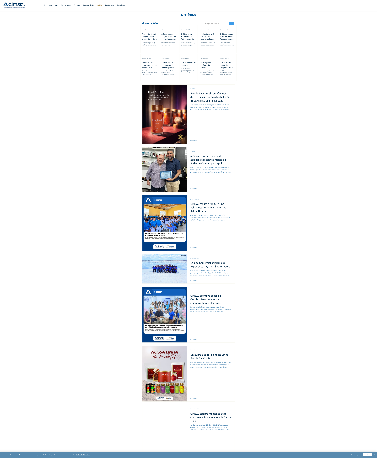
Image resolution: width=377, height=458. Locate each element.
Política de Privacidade (83, 455)
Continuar (368, 455)
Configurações (355, 455)
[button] (77, 5)
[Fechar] (374, 454)
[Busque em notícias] (231, 23)
